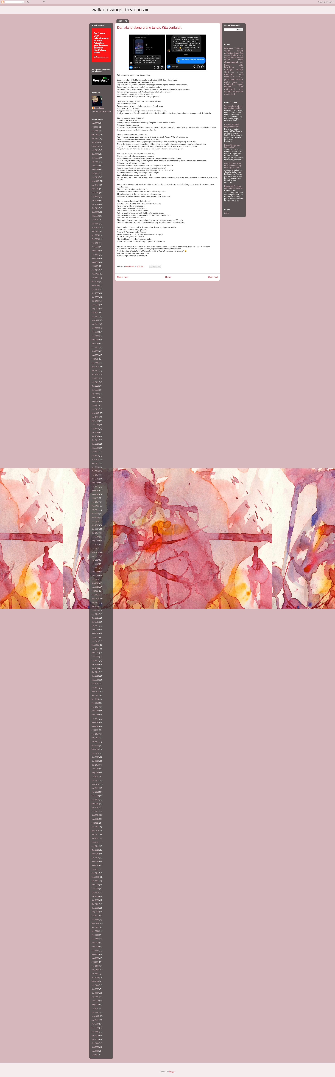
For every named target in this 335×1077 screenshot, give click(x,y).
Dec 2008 (95, 943)
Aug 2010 (95, 865)
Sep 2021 (95, 351)
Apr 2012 (95, 788)
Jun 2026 (95, 131)
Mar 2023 (95, 282)
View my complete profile (101, 111)
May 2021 (95, 367)
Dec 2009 (95, 896)
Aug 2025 (95, 169)
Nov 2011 (95, 807)
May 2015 (95, 645)
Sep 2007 (95, 1001)
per (242, 77)
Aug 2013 (95, 726)
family (233, 55)
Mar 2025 (95, 189)
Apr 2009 (95, 927)
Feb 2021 (95, 378)
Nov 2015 (95, 622)
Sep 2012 (95, 769)
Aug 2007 (95, 1005)
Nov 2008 (95, 947)
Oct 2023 (95, 255)
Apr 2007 (95, 1020)
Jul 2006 (95, 1055)
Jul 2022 (95, 313)
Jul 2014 (95, 684)
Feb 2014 (95, 703)
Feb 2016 (95, 610)
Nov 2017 (95, 529)
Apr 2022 (95, 324)
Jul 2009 (95, 916)
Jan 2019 (95, 475)
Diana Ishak (99, 108)
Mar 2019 (95, 467)
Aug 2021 (95, 355)
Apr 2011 (95, 834)
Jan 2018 (95, 521)
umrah (241, 89)
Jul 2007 (95, 1008)
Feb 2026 (95, 146)
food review (235, 58)
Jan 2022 (95, 336)
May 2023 (95, 274)
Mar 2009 (95, 931)
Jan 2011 (95, 846)
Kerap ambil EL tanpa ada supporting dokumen (233, 187)
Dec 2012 (95, 757)
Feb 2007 (95, 1028)
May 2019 (95, 460)
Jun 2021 (95, 363)
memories (228, 74)
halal (241, 62)
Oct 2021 (95, 347)
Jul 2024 (95, 220)
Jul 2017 (95, 545)
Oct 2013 (95, 719)
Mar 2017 (95, 560)
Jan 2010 (95, 892)
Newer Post (122, 277)
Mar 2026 (95, 142)
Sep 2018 (95, 490)
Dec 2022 (95, 293)
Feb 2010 (95, 889)
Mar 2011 (95, 838)
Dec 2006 (95, 1036)
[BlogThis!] (152, 266)
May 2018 (95, 506)
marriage (228, 69)
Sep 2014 (95, 676)
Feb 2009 (95, 935)
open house (235, 77)
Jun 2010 (95, 873)
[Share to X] (155, 266)
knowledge (229, 67)
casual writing (233, 51)
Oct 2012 (95, 765)
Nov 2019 (95, 436)
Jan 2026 (95, 150)
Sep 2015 (95, 630)
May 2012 (95, 784)
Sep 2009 (95, 908)
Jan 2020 (95, 429)
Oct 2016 (95, 579)
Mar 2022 (95, 328)
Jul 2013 (95, 730)
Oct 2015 (95, 626)
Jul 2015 (95, 637)
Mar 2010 (95, 885)
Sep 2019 (95, 444)
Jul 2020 (95, 405)
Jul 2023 (95, 266)
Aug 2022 (95, 309)
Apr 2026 (95, 139)
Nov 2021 (95, 343)
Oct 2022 (95, 301)
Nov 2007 (95, 993)
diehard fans (238, 53)
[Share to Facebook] (157, 266)
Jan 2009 (95, 939)
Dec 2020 (95, 386)
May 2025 (95, 181)
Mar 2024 (95, 235)
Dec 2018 (95, 479)
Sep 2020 (95, 398)
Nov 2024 (95, 204)
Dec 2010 (95, 850)
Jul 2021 (95, 359)
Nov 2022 (95, 297)
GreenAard (231, 62)
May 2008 (95, 970)
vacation (228, 91)
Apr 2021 (95, 371)
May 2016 (95, 599)
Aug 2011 (95, 819)
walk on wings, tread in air (120, 9)
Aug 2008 (95, 958)
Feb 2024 (95, 239)
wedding (227, 94)
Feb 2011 (95, 842)
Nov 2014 (95, 668)
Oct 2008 (95, 950)
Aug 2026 (95, 123)
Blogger (172, 1072)
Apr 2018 (95, 510)
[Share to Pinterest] (160, 266)
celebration (228, 53)
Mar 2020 (95, 421)
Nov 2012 (95, 761)
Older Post (213, 277)
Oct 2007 (95, 997)
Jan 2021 (95, 382)
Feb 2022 (95, 332)
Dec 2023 (95, 247)
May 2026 (95, 135)
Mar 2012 (95, 792)
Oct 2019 (95, 440)
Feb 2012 (95, 796)
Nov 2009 (95, 900)
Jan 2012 (95, 800)
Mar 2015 (95, 653)
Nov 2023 (95, 251)
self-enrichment (233, 88)
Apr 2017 (95, 556)
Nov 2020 (95, 390)
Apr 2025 (95, 185)
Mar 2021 (95, 374)
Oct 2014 (95, 672)
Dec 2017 (95, 525)
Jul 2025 (95, 173)
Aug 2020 (95, 402)
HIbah (226, 65)
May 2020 (95, 413)
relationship (229, 84)
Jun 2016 (95, 595)
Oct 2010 (95, 858)
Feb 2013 (95, 749)
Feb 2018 (95, 518)
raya (241, 82)
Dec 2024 (95, 200)
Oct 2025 (95, 162)
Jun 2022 (95, 316)
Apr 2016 (95, 603)
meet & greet (237, 72)
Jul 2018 (95, 498)
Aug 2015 (95, 633)
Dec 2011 (95, 804)
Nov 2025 (95, 158)
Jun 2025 (95, 177)
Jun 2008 (95, 966)
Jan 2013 (95, 753)
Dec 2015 (95, 618)
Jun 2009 (95, 919)
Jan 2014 (95, 707)
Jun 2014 (95, 688)
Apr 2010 (95, 881)
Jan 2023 (95, 289)
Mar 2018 (95, 514)
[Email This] (150, 266)
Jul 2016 (95, 591)
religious (240, 84)
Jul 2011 (95, 823)
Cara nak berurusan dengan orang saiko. (232, 126)
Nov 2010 (95, 854)
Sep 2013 (95, 722)
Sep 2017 (95, 537)
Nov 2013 (95, 715)
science (227, 87)
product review (231, 82)
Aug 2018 (95, 494)
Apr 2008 (95, 974)
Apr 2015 (95, 649)
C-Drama (239, 48)
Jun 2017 (95, 548)
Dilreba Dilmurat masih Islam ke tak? (232, 146)
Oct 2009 (95, 904)
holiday (240, 65)
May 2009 (95, 923)
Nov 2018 (95, 483)
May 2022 (95, 320)
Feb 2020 (95, 425)
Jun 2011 (95, 827)
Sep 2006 (95, 1047)
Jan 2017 (95, 568)
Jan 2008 (95, 985)
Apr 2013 (95, 742)
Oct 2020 (95, 394)
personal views (233, 79)
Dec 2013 (95, 711)
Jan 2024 (95, 243)
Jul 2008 (95, 962)
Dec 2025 (95, 154)
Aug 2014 (95, 680)
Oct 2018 (95, 487)
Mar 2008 (95, 977)
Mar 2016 (95, 606)
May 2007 (95, 1016)
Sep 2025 (95, 166)
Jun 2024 (95, 224)
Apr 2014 (95, 695)
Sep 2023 (95, 258)
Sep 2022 (95, 305)
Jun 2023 (95, 270)
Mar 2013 (95, 746)
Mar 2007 (95, 1024)
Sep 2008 (95, 954)
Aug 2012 (95, 773)
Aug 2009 (95, 912)
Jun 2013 (95, 734)
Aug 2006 (95, 1051)
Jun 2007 (95, 1012)
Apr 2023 (95, 278)
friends (240, 60)
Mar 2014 (95, 699)
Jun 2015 (95, 641)
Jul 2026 (95, 127)
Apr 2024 (95, 231)
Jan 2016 (95, 614)
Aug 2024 (95, 216)
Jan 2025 (95, 197)
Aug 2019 (95, 448)
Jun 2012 (95, 780)
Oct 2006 (95, 1043)
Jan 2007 (95, 1032)
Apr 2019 (95, 463)
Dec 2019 (95, 432)
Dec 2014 (95, 664)
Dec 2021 (95, 340)
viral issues (238, 91)
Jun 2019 (95, 456)
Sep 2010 (95, 861)
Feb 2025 (95, 193)
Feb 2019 (95, 471)
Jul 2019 (95, 452)
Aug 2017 (95, 541)
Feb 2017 (95, 564)
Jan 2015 (95, 661)
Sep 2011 (95, 815)
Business (228, 48)
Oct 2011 (95, 811)
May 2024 (95, 227)
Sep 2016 (95, 583)
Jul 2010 (95, 869)
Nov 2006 (95, 1039)
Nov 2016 (95, 576)
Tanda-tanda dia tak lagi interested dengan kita (233, 107)
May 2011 (95, 831)
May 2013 (95, 738)
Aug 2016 (95, 587)
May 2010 (95, 877)
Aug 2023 (95, 262)
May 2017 (95, 552)
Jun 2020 (95, 409)
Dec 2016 (95, 572)
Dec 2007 (95, 989)
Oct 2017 (95, 533)
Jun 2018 (95, 502)
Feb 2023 (95, 285)
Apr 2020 (95, 417)
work (233, 94)
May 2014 (95, 691)
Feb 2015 (95, 657)
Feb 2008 (95, 981)
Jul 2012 (95, 776)
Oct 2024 (95, 208)
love (241, 67)
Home (168, 277)
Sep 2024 (95, 212)
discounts (227, 55)
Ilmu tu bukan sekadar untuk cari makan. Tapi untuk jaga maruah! (233, 166)
